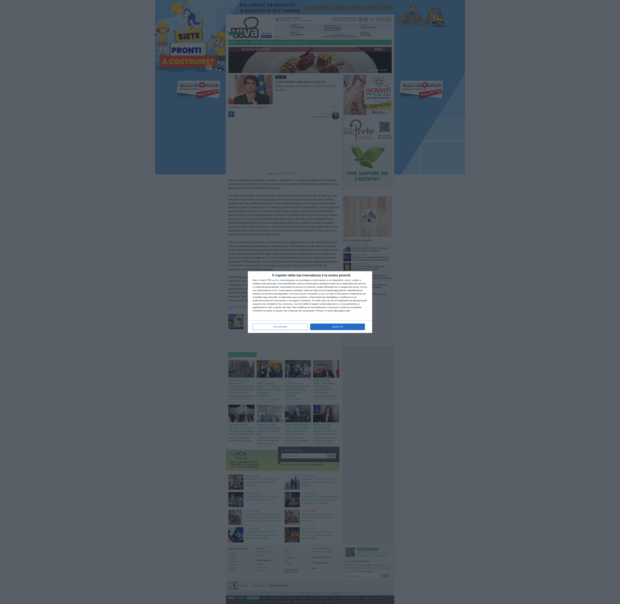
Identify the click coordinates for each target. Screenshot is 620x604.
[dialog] (310, 302)
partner (275, 280)
